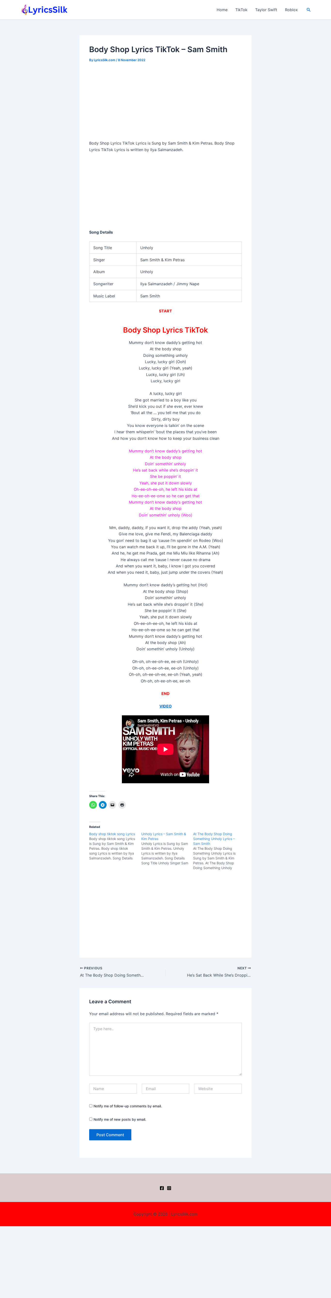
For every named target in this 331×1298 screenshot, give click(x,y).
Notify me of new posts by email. (120, 1119)
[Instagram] (169, 1188)
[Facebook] (162, 1188)
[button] (309, 10)
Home (222, 9)
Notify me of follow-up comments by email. (128, 1106)
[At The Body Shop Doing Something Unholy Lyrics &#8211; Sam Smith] (219, 851)
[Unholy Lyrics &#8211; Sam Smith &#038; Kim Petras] (167, 848)
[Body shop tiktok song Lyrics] (115, 846)
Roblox (291, 9)
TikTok (241, 9)
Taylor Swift (266, 9)
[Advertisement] (165, 104)
